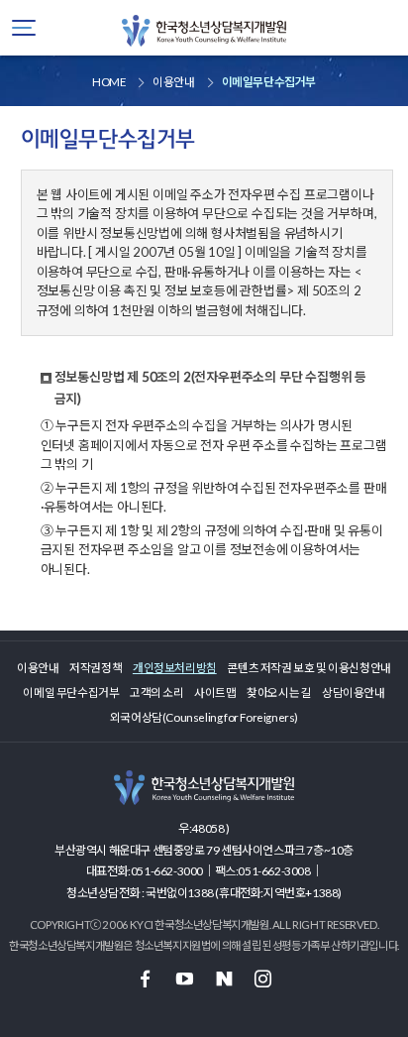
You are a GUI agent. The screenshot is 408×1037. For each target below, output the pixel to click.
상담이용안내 (353, 692)
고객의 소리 (157, 692)
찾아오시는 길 (279, 692)
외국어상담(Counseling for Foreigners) (204, 717)
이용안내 (37, 667)
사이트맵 (215, 692)
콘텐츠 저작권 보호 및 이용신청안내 (308, 667)
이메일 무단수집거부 (71, 692)
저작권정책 (95, 667)
